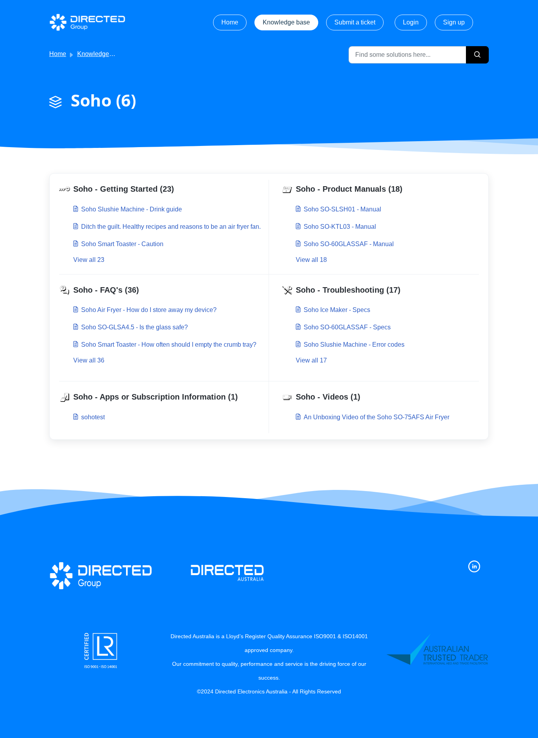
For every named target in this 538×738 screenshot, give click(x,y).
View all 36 (88, 360)
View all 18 (311, 259)
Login (411, 22)
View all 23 (88, 259)
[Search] (477, 55)
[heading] (162, 189)
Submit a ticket (354, 22)
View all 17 (311, 360)
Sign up (454, 22)
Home (229, 22)
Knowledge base (286, 22)
